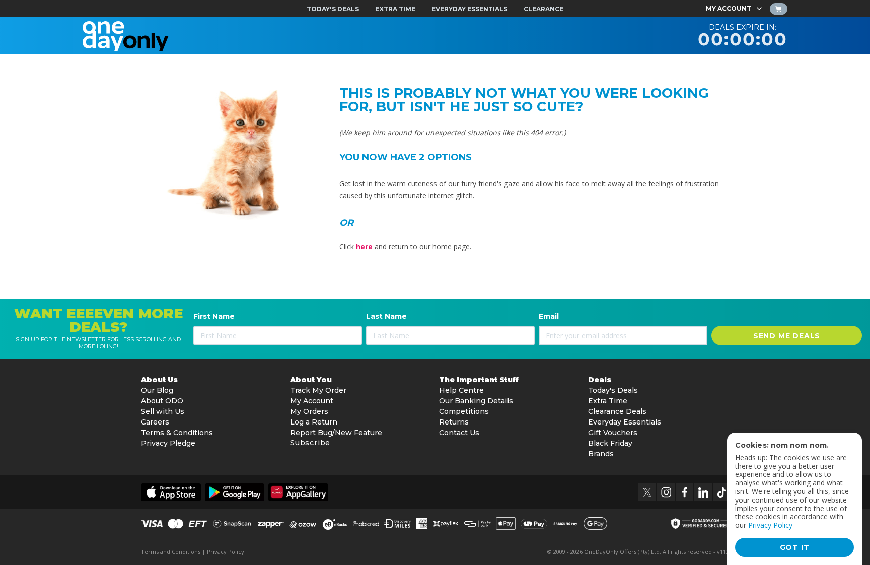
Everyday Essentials (624, 422)
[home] (126, 35)
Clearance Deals (617, 411)
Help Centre (461, 390)
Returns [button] (454, 422)
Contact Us (459, 432)
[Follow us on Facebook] (684, 492)
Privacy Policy (225, 551)
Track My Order (318, 390)
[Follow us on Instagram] (666, 492)
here (364, 246)
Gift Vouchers (612, 432)
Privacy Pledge (168, 443)
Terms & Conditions (177, 432)
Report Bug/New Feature (336, 432)
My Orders (309, 411)
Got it (795, 547)
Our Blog (157, 390)
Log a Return (313, 422)
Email (549, 316)
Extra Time (607, 400)
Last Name (386, 316)
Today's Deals (613, 390)
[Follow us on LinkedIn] (703, 492)
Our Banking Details (476, 400)
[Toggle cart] (778, 9)
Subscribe (310, 442)
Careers (155, 422)
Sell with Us (162, 411)
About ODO (162, 400)
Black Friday (610, 443)
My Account (311, 400)
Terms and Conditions (170, 551)
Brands (601, 453)
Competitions (464, 411)
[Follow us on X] (647, 492)
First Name (214, 316)
